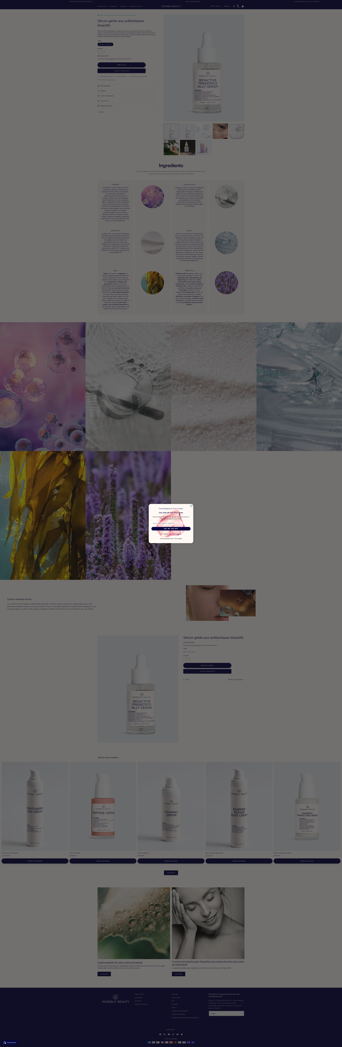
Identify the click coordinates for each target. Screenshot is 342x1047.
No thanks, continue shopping (171, 534)
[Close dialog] (191, 506)
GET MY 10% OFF (171, 528)
